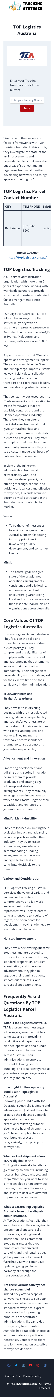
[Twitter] (16, 1365)
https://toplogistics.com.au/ (27, 257)
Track (27, 108)
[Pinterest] (38, 1365)
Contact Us (12, 1376)
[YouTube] (30, 1365)
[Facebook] (9, 1365)
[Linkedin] (45, 1365)
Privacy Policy (32, 1376)
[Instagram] (23, 1365)
